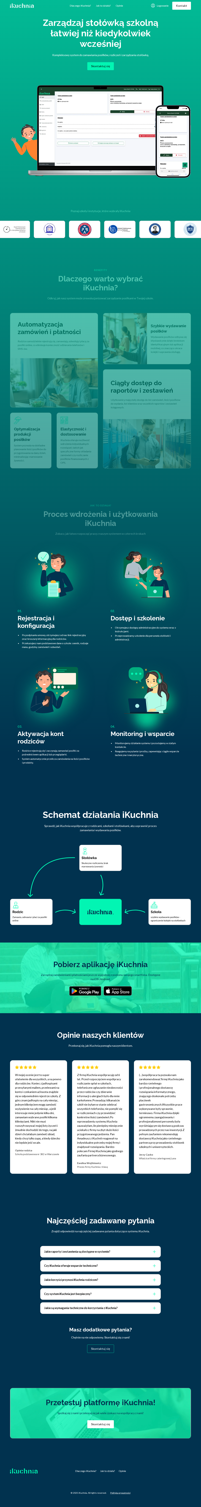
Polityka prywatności (120, 1492)
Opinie (119, 5)
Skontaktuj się (100, 66)
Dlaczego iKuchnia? (80, 5)
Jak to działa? (103, 5)
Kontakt (181, 5)
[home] (28, 5)
